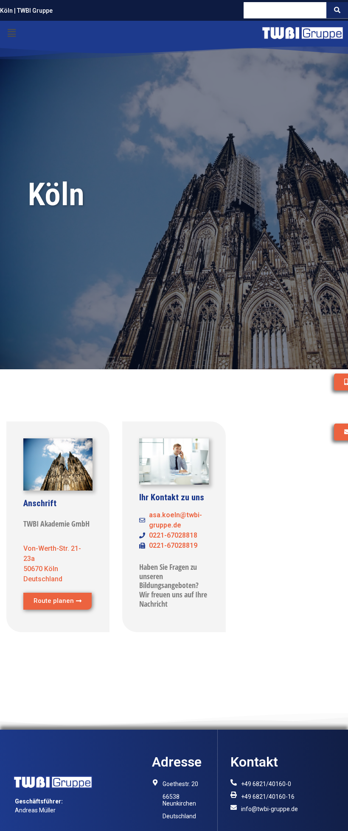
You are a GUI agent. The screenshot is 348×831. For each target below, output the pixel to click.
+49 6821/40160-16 (268, 796)
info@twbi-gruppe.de (269, 809)
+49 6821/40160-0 (266, 784)
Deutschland (179, 816)
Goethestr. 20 (180, 784)
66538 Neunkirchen (179, 800)
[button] (11, 33)
